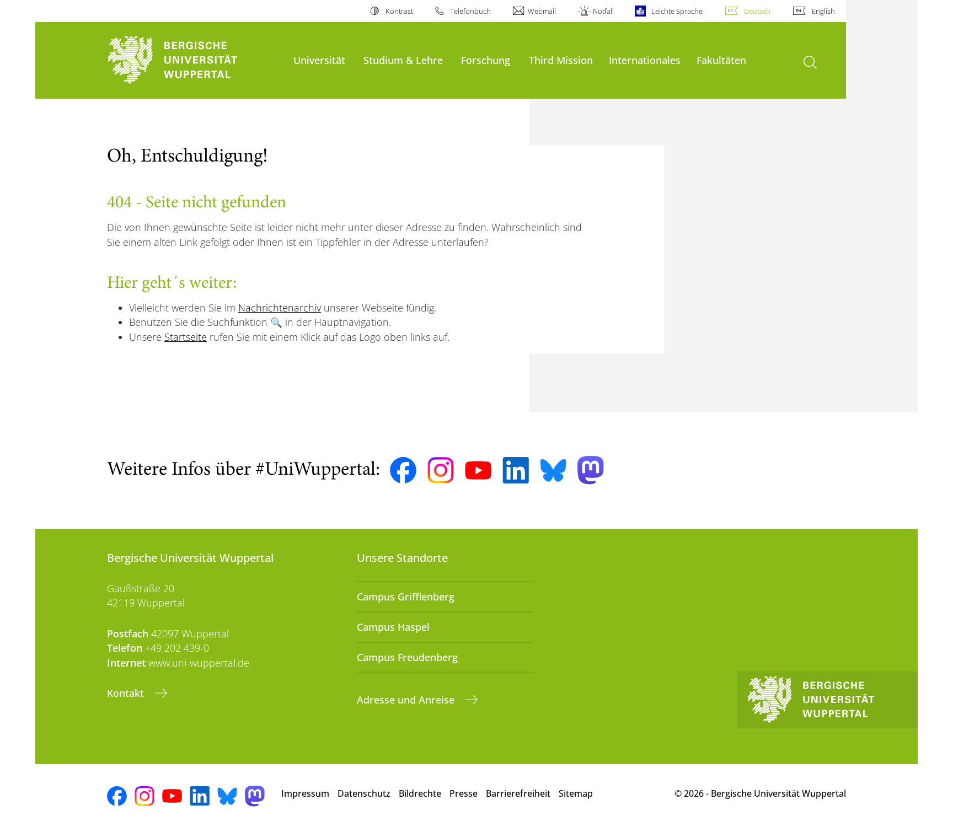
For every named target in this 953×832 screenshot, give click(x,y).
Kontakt (127, 693)
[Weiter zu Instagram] (440, 470)
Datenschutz (364, 793)
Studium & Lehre (403, 60)
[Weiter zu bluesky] (553, 470)
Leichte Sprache (676, 11)
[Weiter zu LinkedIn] (515, 470)
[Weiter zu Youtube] (478, 470)
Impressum (305, 793)
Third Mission (561, 60)
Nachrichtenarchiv (279, 307)
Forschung (485, 60)
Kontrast (399, 11)
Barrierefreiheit (518, 793)
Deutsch (757, 11)
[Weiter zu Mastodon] (590, 470)
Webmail (542, 11)
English (823, 11)
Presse (463, 793)
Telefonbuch (470, 11)
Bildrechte (420, 793)
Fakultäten (721, 60)
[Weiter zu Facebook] (403, 470)
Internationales (645, 60)
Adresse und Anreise (407, 699)
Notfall (603, 11)
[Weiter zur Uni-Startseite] (194, 60)
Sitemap (576, 793)
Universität (319, 60)
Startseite (185, 336)
